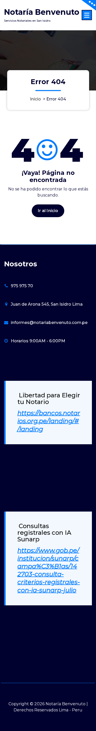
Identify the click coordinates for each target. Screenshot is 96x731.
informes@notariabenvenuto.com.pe (49, 322)
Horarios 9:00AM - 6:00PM (38, 340)
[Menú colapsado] (87, 15)
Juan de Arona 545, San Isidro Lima (47, 304)
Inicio (35, 99)
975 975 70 (22, 285)
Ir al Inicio (48, 210)
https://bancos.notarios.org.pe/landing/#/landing (48, 421)
